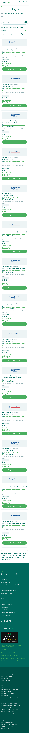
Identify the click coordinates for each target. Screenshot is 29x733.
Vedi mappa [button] (6, 59)
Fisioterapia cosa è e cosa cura (8, 699)
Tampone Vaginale (5, 680)
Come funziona (5, 582)
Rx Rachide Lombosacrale (7, 726)
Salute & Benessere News (8, 590)
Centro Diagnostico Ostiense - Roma (14, 52)
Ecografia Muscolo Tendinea (7, 717)
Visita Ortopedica (5, 687)
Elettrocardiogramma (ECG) (7, 713)
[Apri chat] (23, 2)
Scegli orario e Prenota (14, 69)
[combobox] (12, 22)
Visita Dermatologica (6, 685)
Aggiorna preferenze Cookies (14, 660)
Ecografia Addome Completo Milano (9, 709)
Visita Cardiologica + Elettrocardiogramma (11, 693)
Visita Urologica (4, 684)
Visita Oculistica (4, 678)
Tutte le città (4, 610)
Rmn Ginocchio (4, 720)
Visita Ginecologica (5, 682)
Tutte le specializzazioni (8, 613)
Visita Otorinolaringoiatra (6, 676)
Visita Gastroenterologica (7, 691)
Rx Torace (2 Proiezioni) (6, 707)
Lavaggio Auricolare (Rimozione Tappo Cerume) (12, 697)
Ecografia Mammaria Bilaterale (8, 715)
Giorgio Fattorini (6, 63)
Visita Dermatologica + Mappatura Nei (9, 689)
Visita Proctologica (5, 695)
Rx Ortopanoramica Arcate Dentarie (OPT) (10, 705)
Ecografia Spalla (5, 718)
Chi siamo (4, 579)
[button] (26, 2)
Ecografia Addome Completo (7, 711)
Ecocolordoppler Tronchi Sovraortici (9, 724)
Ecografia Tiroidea (5, 728)
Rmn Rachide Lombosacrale (7, 722)
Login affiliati (6, 628)
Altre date (14, 549)
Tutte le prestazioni (6, 604)
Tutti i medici (4, 607)
